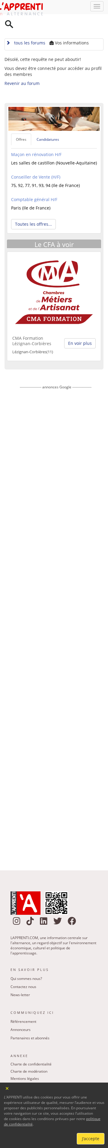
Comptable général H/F (34, 185)
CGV (14, 1077)
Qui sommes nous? (26, 963)
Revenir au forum (22, 68)
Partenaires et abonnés (30, 1023)
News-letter (20, 979)
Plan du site (20, 1070)
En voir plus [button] (80, 328)
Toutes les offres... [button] (33, 209)
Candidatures (48, 124)
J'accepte (90, 1138)
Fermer (7, 1088)
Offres (21, 124)
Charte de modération (28, 1056)
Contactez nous (23, 971)
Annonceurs (20, 1014)
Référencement (23, 1006)
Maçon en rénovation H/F (36, 140)
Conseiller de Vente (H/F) (35, 162)
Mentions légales (24, 1063)
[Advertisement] (55, 610)
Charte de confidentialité (31, 1049)
